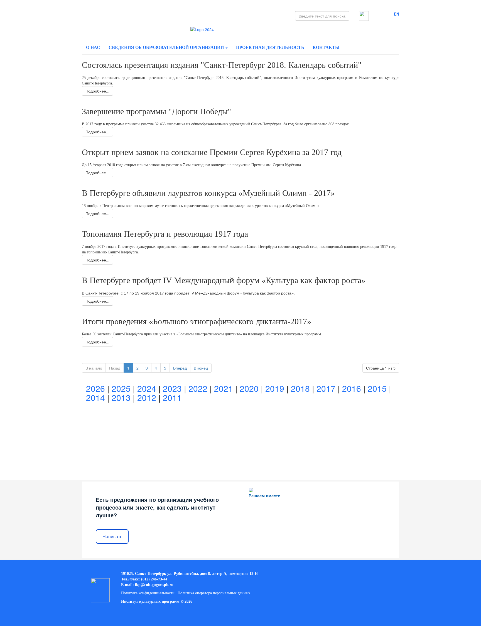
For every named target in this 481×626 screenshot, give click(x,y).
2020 (249, 388)
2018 (300, 388)
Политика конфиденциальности (148, 593)
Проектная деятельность (270, 47)
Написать (112, 536)
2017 (325, 388)
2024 (146, 388)
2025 (121, 388)
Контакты (326, 47)
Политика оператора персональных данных (214, 593)
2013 (121, 397)
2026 (95, 388)
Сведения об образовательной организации (167, 47)
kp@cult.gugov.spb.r (153, 585)
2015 (377, 388)
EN (396, 14)
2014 (95, 397)
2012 (146, 397)
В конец (201, 368)
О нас (93, 47)
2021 (223, 388)
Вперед (180, 368)
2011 (172, 397)
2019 (274, 388)
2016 (351, 388)
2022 (197, 388)
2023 (172, 388)
